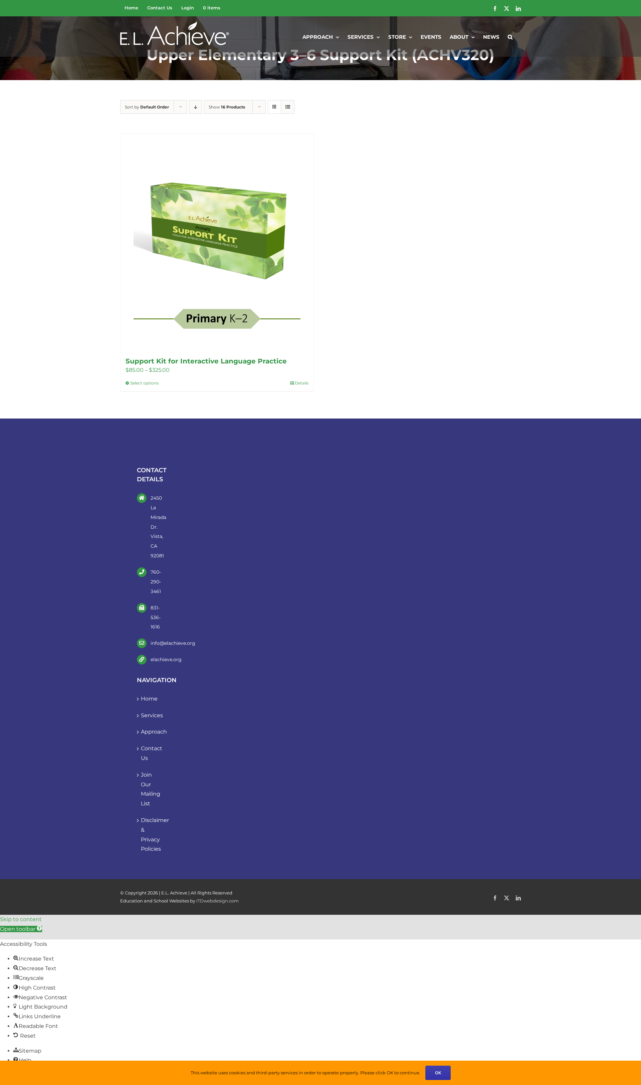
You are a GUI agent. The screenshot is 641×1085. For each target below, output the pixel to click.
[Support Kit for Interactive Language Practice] (217, 242)
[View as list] (287, 106)
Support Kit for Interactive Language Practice (206, 361)
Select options (144, 382)
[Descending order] (195, 107)
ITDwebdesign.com (217, 900)
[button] (510, 36)
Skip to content (21, 919)
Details (301, 382)
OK (438, 1073)
